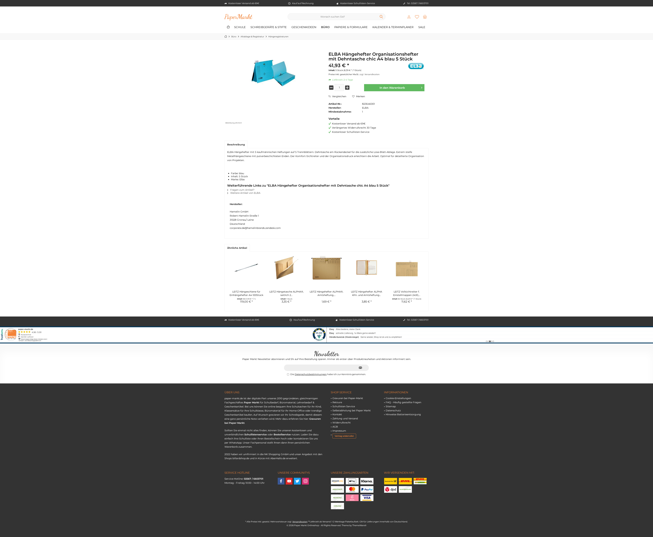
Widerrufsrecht (341, 422)
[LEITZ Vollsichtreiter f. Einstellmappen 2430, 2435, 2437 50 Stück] (406, 268)
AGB (335, 426)
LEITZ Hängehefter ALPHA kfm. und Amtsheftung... (366, 293)
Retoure (337, 402)
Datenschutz (393, 410)
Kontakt (337, 414)
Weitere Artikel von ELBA (245, 192)
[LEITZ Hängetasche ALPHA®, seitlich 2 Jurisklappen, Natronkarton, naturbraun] (286, 268)
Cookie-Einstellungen (398, 398)
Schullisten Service (343, 406)
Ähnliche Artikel (237, 247)
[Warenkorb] (425, 16)
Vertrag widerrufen (344, 436)
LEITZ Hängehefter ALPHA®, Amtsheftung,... (326, 293)
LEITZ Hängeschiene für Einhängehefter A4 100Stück (246, 293)
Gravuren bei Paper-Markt (347, 398)
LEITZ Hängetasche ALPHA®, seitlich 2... (286, 293)
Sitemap (391, 406)
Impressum (339, 430)
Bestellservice (282, 434)
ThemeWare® (359, 525)
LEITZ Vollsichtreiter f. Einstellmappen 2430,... (406, 293)
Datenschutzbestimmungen (311, 374)
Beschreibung (236, 144)
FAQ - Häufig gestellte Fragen (403, 402)
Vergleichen (338, 96)
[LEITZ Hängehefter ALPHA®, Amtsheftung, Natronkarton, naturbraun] (326, 268)
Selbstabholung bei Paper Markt (351, 410)
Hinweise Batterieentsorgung (403, 414)
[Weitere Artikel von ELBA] (415, 66)
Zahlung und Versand (345, 418)
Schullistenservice (255, 434)
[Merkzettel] (417, 16)
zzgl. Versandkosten (369, 74)
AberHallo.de (278, 458)
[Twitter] (297, 481)
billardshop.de (240, 458)
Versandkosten (299, 521)
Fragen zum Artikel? (242, 189)
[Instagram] (305, 481)
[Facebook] (281, 481)
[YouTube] (289, 481)
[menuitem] (425, 16)
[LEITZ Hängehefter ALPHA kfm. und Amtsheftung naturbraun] (366, 268)
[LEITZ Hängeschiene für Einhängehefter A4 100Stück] (246, 268)
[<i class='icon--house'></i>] (228, 27)
